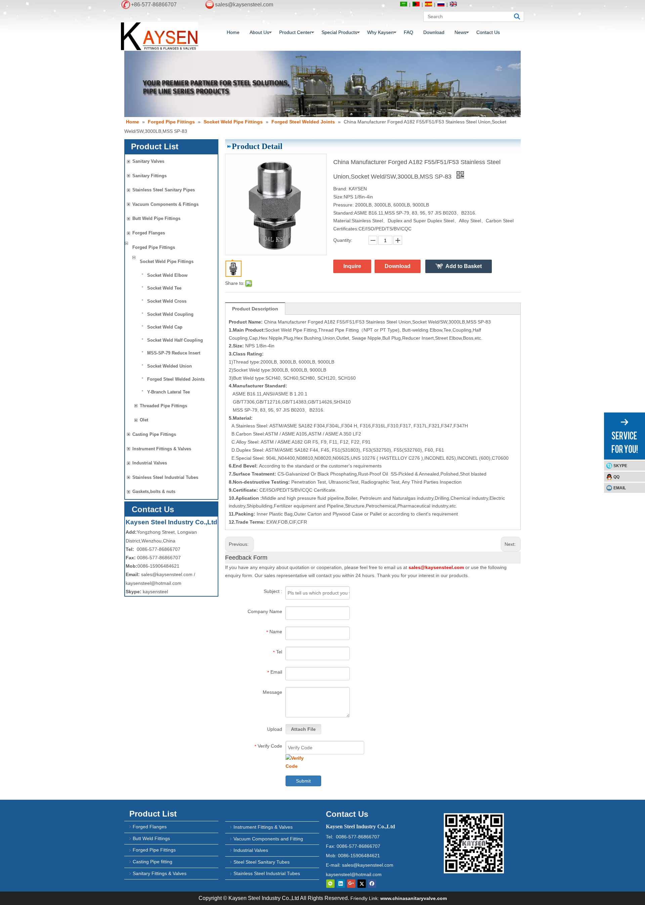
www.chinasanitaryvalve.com (413, 898)
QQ (616, 476)
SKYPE (620, 465)
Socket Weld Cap (164, 327)
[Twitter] (361, 883)
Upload (274, 729)
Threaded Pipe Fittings (163, 405)
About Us (259, 32)
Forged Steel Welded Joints (176, 379)
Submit (303, 781)
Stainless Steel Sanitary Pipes (163, 189)
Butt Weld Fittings (151, 838)
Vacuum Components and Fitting (268, 838)
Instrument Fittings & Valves (161, 448)
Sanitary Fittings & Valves (159, 873)
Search (517, 16)
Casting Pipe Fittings (154, 434)
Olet (144, 419)
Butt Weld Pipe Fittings (156, 218)
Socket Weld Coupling (170, 314)
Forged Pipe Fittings (153, 247)
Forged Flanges (148, 232)
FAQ (408, 32)
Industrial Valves (149, 462)
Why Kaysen (380, 32)
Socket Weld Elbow (167, 275)
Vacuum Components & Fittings (165, 204)
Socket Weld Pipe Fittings (167, 261)
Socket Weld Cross (166, 301)
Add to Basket (463, 266)
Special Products (339, 32)
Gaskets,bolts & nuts (153, 491)
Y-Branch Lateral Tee (168, 391)
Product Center (295, 32)
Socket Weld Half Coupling (175, 340)
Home (233, 32)
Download (433, 32)
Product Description (255, 308)
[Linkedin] (341, 883)
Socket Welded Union (169, 366)
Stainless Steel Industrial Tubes (165, 477)
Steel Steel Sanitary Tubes (261, 862)
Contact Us (488, 32)
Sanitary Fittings (149, 175)
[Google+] (351, 883)
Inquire (352, 266)
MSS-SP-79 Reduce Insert (173, 352)
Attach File (303, 729)
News (460, 32)
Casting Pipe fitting (152, 861)
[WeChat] (330, 883)
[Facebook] (372, 883)
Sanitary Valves (148, 161)
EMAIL (619, 487)
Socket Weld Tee (164, 288)
